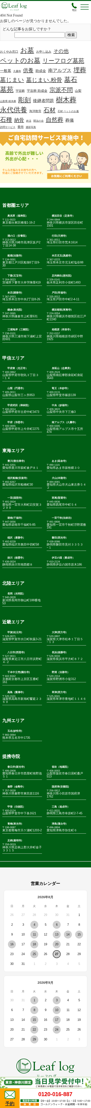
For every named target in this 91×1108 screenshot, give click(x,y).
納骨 (19, 120)
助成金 (40, 71)
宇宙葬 (20, 91)
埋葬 (80, 69)
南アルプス (59, 70)
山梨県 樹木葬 (8, 101)
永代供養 (13, 110)
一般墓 (5, 71)
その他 (61, 51)
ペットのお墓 (20, 60)
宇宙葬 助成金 (37, 91)
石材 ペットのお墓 (68, 111)
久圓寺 (17, 71)
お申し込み (43, 51)
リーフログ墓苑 (63, 60)
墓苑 (7, 89)
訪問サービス (7, 127)
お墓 (27, 50)
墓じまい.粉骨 (44, 80)
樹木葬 (66, 100)
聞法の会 (38, 120)
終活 (28, 120)
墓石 (70, 79)
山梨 (78, 91)
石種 (6, 119)
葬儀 (69, 120)
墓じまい (12, 79)
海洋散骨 (35, 111)
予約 (9, 1103)
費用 (21, 127)
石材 (49, 110)
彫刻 (24, 100)
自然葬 (54, 120)
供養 (28, 70)
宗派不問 (61, 90)
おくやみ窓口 (9, 51)
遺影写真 (31, 127)
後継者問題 (43, 100)
